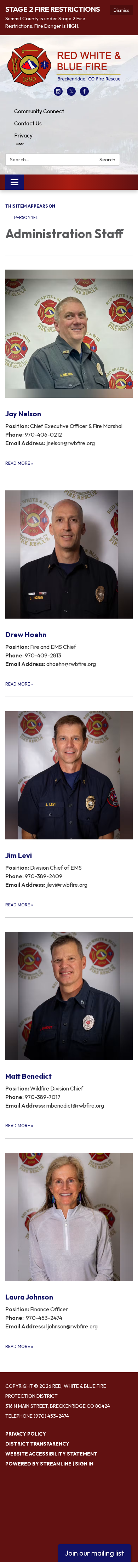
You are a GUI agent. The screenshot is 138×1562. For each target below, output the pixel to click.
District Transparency (37, 1444)
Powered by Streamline (38, 1464)
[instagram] (58, 93)
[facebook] (84, 93)
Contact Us (28, 123)
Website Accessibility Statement (51, 1454)
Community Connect (39, 111)
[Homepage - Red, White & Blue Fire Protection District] (69, 64)
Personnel (26, 217)
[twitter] (71, 93)
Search (107, 159)
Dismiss (121, 10)
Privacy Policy (25, 1434)
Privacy (23, 135)
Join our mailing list (94, 1552)
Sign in (84, 1464)
